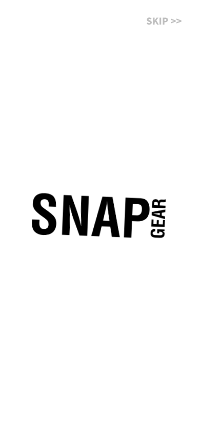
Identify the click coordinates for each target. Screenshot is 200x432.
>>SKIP (163, 23)
